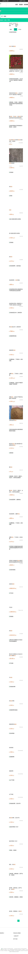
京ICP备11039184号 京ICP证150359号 (20, 948)
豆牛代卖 (15, 938)
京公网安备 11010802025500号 (8, 948)
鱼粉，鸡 (12, 864)
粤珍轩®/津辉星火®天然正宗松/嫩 (15, 655)
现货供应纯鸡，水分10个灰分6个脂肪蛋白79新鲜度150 (16, 94)
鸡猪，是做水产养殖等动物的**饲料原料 (16, 397)
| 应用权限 (9, 950)
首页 (16, 4)
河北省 (19, 29)
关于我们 (2, 950)
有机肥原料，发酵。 (15, 513)
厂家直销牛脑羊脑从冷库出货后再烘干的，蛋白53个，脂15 (16, 70)
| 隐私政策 (12, 950)
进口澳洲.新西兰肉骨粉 (14, 233)
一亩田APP (15, 936)
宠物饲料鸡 (12, 724)
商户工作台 (23, 0)
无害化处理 (12, 420)
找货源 (21, 4)
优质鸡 (11, 584)
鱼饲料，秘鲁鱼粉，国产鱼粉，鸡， (15, 888)
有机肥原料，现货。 (15, 280)
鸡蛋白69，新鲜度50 (15, 326)
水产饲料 (11, 794)
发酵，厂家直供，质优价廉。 (16, 374)
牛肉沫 (10, 607)
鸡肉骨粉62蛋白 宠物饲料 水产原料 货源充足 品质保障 (15, 304)
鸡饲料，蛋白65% (14, 817)
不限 (15, 29)
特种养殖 (11, 747)
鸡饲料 (11, 700)
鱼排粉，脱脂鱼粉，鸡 (15, 911)
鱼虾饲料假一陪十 (13, 841)
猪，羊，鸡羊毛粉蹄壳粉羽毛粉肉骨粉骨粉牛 (16, 117)
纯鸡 (12, 46)
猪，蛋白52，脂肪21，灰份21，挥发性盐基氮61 (16, 491)
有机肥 (11, 163)
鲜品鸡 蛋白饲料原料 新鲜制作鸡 (15, 444)
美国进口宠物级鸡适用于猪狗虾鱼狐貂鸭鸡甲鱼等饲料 (16, 561)
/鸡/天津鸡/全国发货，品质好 (15, 140)
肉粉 (12, 24)
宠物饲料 (12, 350)
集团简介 (2, 933)
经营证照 (5, 950)
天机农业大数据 (17, 933)
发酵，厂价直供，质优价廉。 (16, 538)
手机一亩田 (6, 0)
